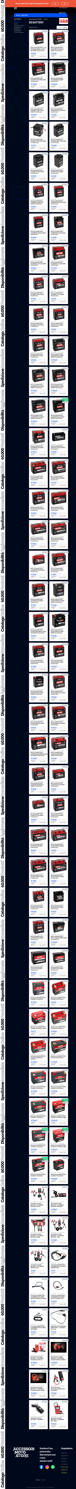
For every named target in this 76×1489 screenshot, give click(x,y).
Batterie (16, 24)
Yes (55, 3)
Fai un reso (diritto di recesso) (64, 1470)
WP (52, 1465)
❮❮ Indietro (17, 19)
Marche (62, 13)
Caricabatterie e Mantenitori (18, 27)
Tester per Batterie (19, 32)
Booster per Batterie (19, 25)
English (43, 1480)
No (64, 3)
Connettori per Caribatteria (18, 30)
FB (40, 1465)
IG (45, 1465)
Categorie (63, 8)
